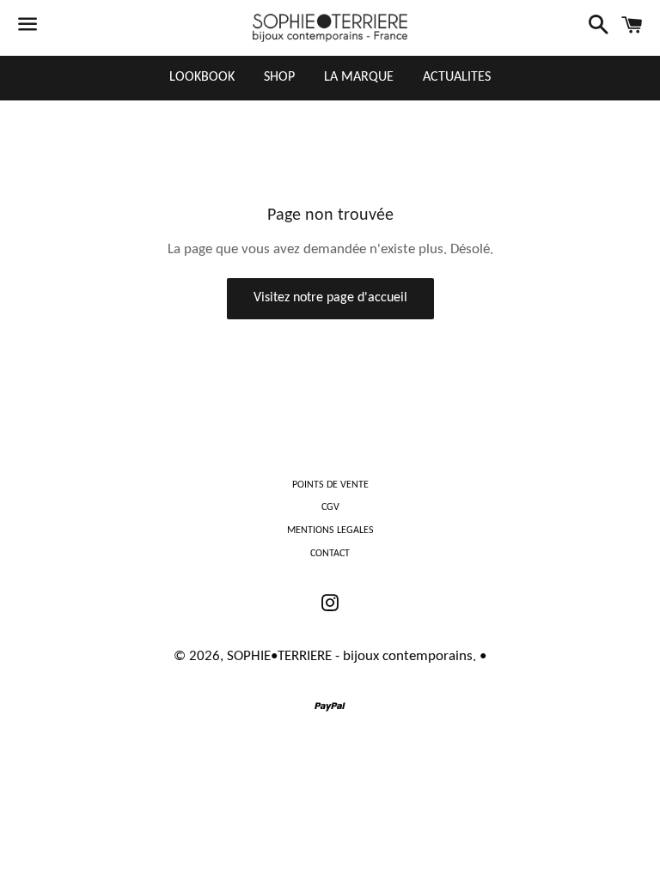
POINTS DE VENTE (330, 485)
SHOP (279, 77)
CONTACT (330, 554)
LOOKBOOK (202, 77)
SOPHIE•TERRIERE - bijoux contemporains (350, 656)
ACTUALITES (457, 77)
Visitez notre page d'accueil (330, 298)
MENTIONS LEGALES (330, 530)
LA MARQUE (359, 77)
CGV (330, 507)
